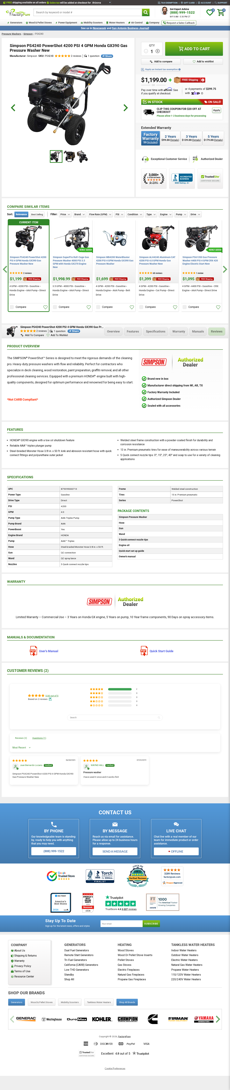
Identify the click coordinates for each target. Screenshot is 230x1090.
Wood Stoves (126, 950)
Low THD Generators (76, 969)
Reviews (216, 331)
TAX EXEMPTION (169, 3)
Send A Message (115, 851)
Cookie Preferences (115, 1068)
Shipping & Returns (25, 955)
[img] (19, 760)
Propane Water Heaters (185, 969)
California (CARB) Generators (81, 964)
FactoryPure (124, 1036)
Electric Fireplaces (129, 969)
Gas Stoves (124, 964)
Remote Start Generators (78, 955)
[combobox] (87, 12)
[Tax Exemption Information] (179, 69)
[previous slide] (13, 108)
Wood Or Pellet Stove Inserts (135, 955)
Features (133, 331)
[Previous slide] (12, 1019)
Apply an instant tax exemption (161, 69)
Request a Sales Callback (181, 22)
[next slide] (125, 108)
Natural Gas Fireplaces (131, 974)
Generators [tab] (16, 1002)
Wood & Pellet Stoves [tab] (42, 1002)
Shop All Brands (127, 1002)
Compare (21, 307)
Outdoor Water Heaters (184, 955)
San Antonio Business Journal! (130, 28)
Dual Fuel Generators (76, 950)
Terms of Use (22, 971)
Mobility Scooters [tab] (70, 1002)
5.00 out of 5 (51, 695)
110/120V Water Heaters (186, 974)
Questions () (39, 738)
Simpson (28, 34)
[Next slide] (224, 269)
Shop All (69, 979)
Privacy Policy (22, 966)
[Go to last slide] (5, 269)
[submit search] (146, 12)
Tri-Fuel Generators (75, 960)
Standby (69, 974)
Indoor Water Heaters (183, 950)
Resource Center (24, 976)
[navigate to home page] (18, 12)
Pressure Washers (11, 34)
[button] (62, 56)
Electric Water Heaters (184, 960)
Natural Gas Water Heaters (186, 964)
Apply (216, 110)
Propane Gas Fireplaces (132, 979)
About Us (19, 950)
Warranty (178, 331)
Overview (113, 331)
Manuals (198, 331)
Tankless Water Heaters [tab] (99, 1002)
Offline (177, 851)
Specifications (155, 331)
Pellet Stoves (126, 960)
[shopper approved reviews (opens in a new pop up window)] (154, 179)
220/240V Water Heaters (186, 979)
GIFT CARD (189, 3)
